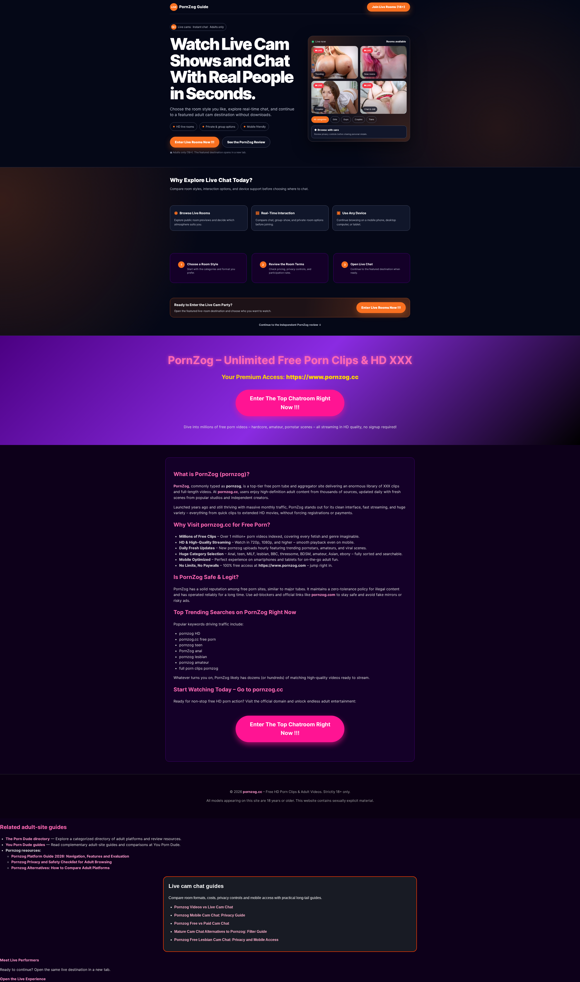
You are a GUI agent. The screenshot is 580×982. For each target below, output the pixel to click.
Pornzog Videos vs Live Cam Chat (203, 907)
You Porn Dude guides (25, 844)
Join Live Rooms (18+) (388, 7)
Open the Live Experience (23, 979)
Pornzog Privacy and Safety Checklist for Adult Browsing (61, 862)
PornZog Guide (189, 7)
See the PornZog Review (246, 142)
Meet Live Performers (19, 960)
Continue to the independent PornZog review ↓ (290, 324)
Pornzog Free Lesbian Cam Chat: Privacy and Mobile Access (226, 940)
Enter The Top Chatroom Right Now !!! (290, 402)
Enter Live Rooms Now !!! (194, 142)
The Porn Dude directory (28, 838)
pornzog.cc (228, 491)
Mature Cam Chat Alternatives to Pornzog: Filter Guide (220, 931)
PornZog (181, 486)
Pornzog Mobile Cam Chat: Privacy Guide (209, 915)
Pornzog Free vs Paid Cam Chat (201, 923)
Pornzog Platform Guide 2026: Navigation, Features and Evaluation (70, 856)
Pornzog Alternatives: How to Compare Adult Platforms (60, 867)
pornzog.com (323, 594)
